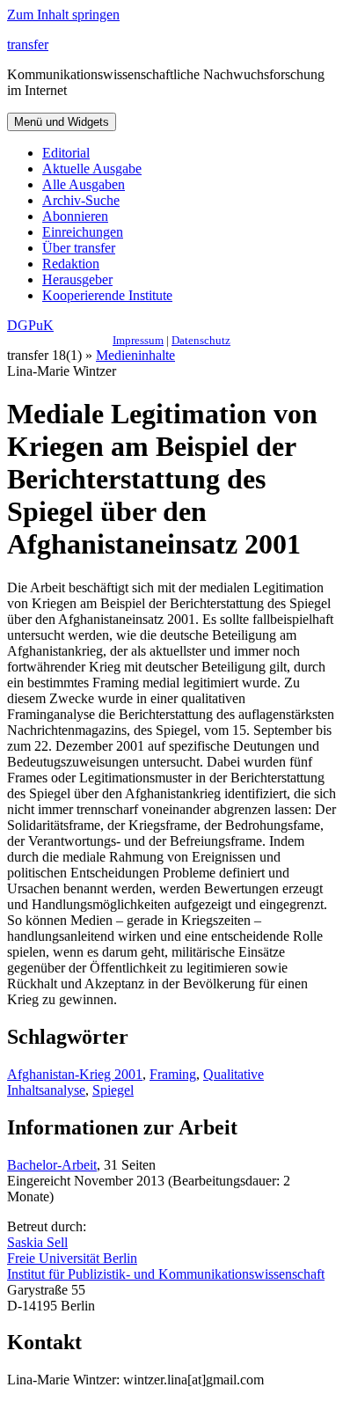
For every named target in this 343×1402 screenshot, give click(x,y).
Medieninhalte (135, 355)
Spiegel (113, 1090)
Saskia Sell (37, 1242)
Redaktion (70, 263)
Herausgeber (77, 279)
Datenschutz (201, 340)
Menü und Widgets (61, 121)
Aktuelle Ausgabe (92, 168)
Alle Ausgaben (83, 184)
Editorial (66, 152)
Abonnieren (75, 216)
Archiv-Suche (81, 200)
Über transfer (78, 247)
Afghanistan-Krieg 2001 (74, 1074)
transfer (27, 44)
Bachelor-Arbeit (52, 1164)
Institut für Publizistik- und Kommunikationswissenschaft (166, 1273)
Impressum (138, 340)
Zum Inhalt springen (63, 14)
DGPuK (30, 325)
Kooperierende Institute (107, 295)
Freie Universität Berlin (72, 1258)
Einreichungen (82, 231)
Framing (173, 1074)
